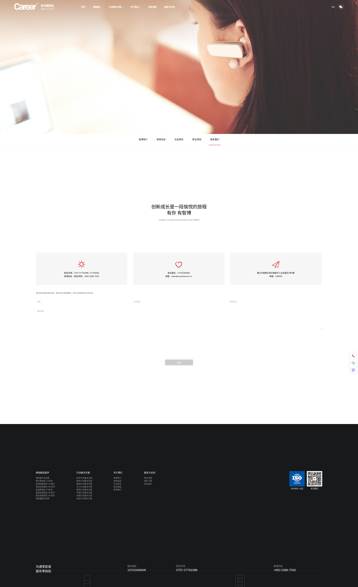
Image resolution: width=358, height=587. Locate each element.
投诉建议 (148, 484)
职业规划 (196, 139)
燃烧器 (96, 7)
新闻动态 (161, 139)
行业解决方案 (115, 7)
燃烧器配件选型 (43, 498)
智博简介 (143, 139)
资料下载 (148, 481)
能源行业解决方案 (84, 484)
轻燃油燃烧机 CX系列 (45, 484)
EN (333, 7)
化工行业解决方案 (84, 487)
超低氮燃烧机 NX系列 (45, 495)
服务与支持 (169, 7)
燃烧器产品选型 (43, 478)
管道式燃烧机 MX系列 (45, 487)
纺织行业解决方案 (84, 478)
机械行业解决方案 (84, 495)
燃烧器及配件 (42, 472)
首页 (83, 7)
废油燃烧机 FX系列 (44, 490)
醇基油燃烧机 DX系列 (45, 492)
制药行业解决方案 (84, 490)
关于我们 (134, 7)
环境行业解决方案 (84, 492)
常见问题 (148, 478)
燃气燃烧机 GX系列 (44, 481)
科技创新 (152, 7)
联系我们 (214, 139)
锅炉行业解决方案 (84, 481)
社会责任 (179, 139)
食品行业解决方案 (84, 498)
